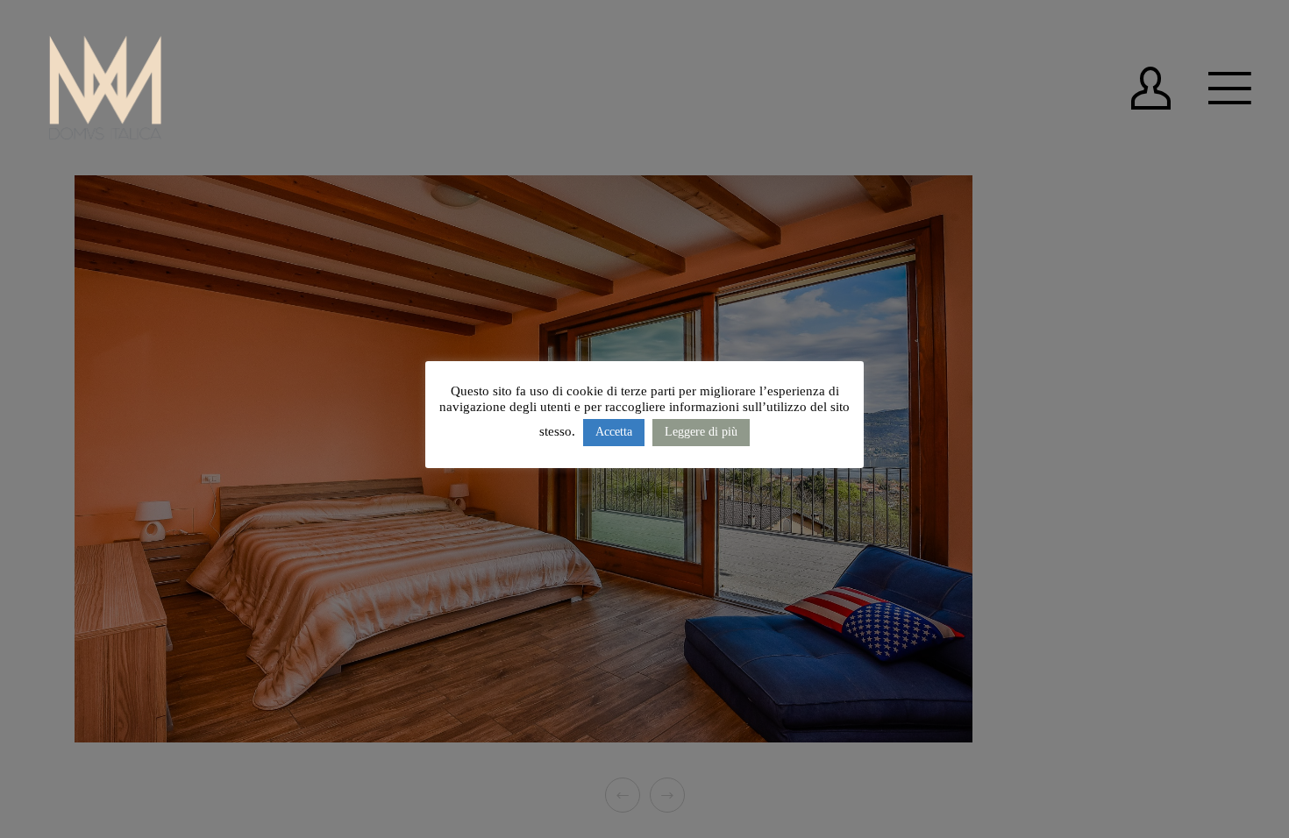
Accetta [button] (613, 431)
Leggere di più (701, 431)
